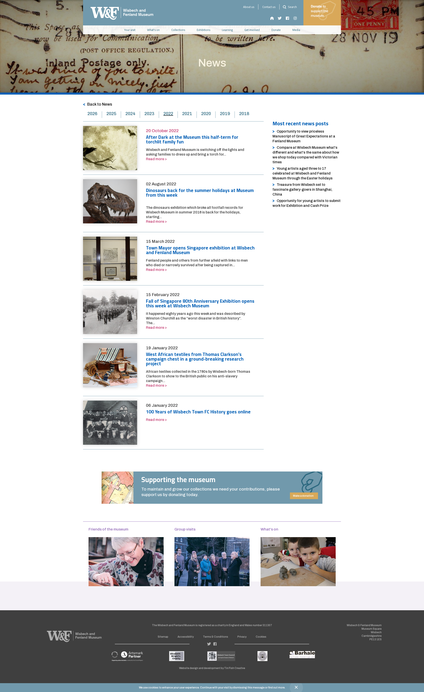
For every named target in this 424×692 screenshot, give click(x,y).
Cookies (261, 636)
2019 (225, 113)
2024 (130, 113)
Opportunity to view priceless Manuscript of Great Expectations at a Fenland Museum (304, 136)
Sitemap (163, 636)
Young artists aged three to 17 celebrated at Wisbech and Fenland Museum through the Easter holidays (303, 173)
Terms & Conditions (215, 636)
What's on (153, 29)
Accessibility (186, 636)
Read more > (156, 159)
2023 (149, 113)
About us (248, 7)
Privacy (241, 636)
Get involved (252, 29)
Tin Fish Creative (234, 668)
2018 (244, 113)
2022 (168, 113)
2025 (111, 113)
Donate (276, 29)
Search (292, 7)
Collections (178, 29)
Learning (227, 29)
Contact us (268, 7)
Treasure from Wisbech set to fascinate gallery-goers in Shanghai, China (302, 189)
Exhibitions (203, 29)
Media (296, 29)
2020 (206, 113)
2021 (187, 113)
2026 (92, 113)
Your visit (129, 29)
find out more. (276, 687)
